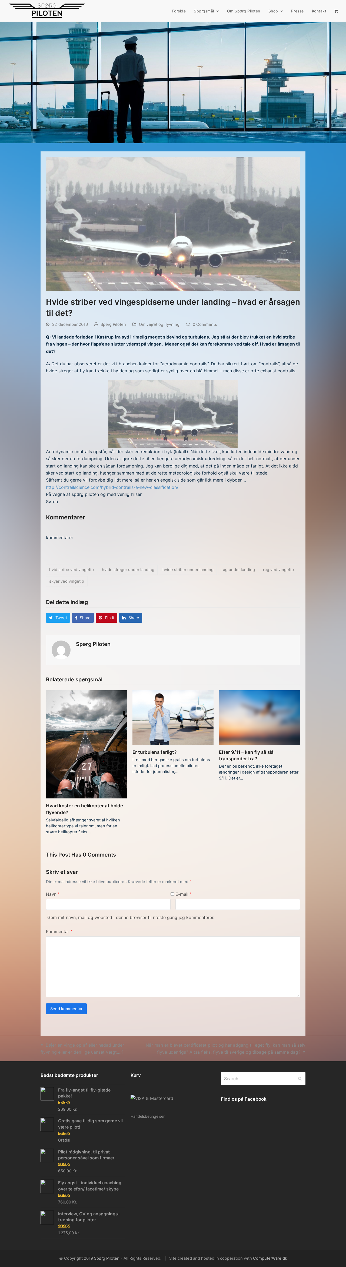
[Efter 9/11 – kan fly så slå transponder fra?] (259, 717)
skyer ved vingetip (66, 581)
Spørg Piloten (113, 324)
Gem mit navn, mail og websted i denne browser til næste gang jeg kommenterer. (130, 917)
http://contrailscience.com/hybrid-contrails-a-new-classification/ (112, 487)
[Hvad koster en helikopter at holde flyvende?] (86, 744)
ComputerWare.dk (270, 1258)
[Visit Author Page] (61, 649)
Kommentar (59, 931)
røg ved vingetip (278, 569)
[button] (336, 11)
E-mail (183, 894)
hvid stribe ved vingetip (71, 569)
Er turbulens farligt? (154, 752)
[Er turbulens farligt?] (173, 717)
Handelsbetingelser (148, 1116)
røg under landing (238, 569)
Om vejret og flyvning (159, 324)
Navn (52, 894)
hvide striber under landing (188, 569)
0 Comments (205, 324)
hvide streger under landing (128, 569)
